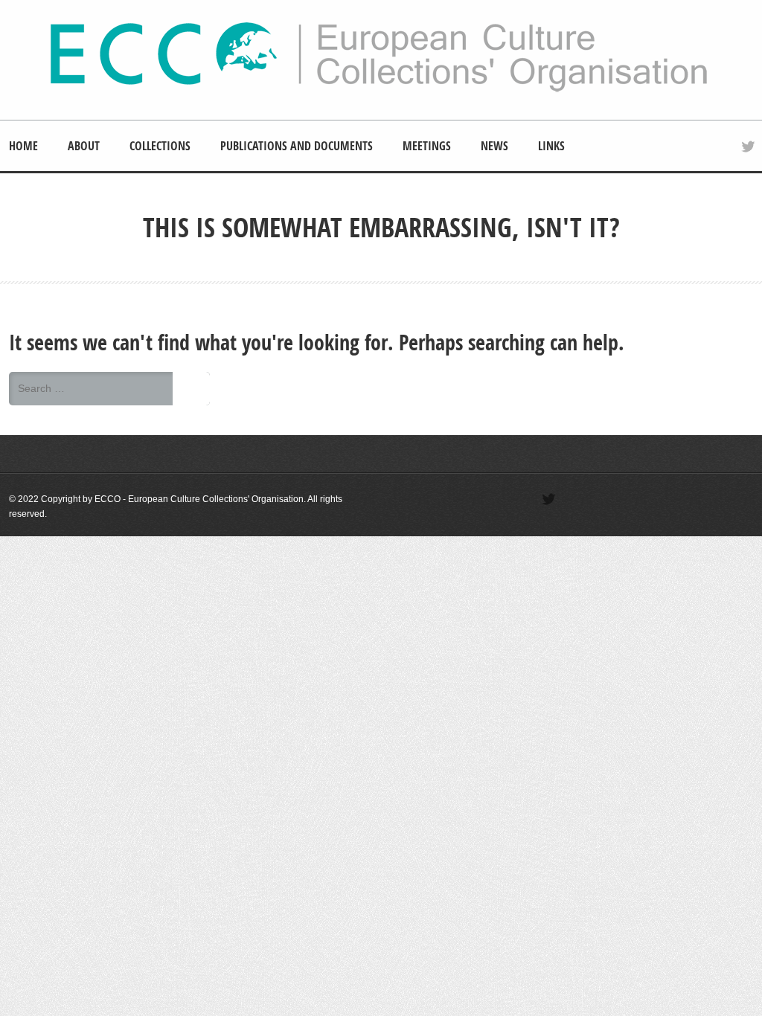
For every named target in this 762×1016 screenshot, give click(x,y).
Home (23, 146)
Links (551, 146)
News (494, 146)
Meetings (427, 146)
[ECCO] (378, 90)
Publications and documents (296, 146)
